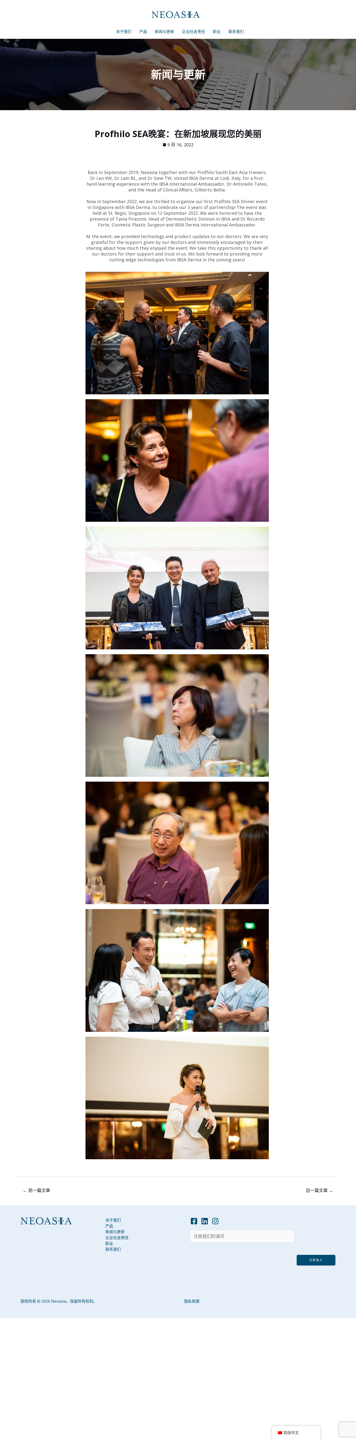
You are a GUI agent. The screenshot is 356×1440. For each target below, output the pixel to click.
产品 (143, 31)
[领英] (205, 1221)
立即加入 (316, 1260)
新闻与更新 (164, 31)
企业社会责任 (193, 31)
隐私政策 (192, 1301)
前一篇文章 (36, 1190)
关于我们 (124, 31)
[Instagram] (215, 1221)
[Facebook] (194, 1221)
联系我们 (236, 31)
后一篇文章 (319, 1190)
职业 (217, 31)
